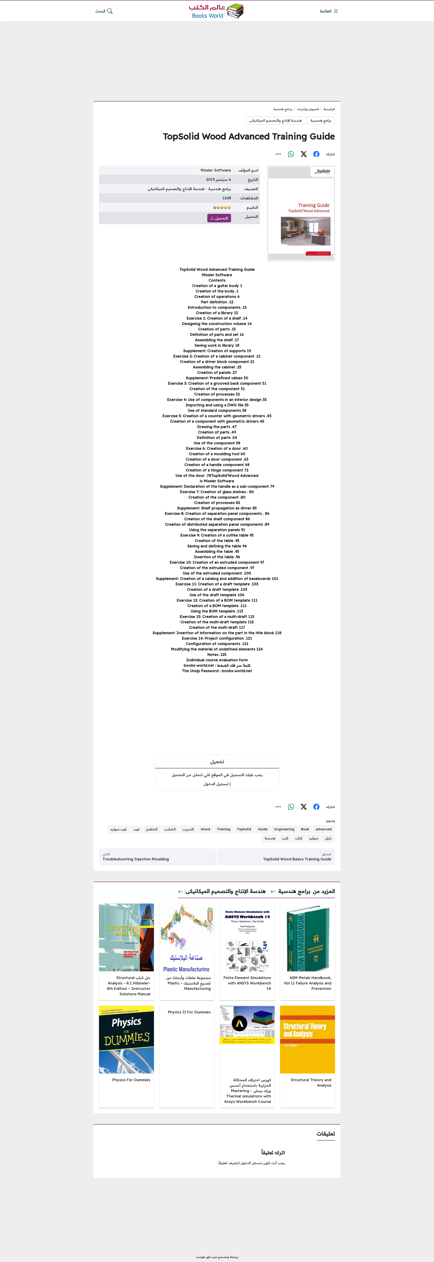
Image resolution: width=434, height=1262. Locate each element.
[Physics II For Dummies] (186, 1057)
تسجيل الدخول (216, 784)
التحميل (221, 218)
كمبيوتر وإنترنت (308, 109)
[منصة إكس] (303, 154)
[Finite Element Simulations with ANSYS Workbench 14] (247, 952)
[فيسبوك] (316, 154)
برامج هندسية (283, 109)
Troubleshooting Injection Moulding (136, 859)
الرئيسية (329, 109)
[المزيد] (278, 154)
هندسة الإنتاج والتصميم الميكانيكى (275, 120)
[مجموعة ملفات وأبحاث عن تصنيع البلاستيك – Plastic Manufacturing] (186, 952)
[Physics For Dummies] (126, 1057)
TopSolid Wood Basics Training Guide (297, 859)
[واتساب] (291, 154)
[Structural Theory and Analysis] (307, 1057)
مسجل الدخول (251, 1163)
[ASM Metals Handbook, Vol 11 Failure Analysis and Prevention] (307, 952)
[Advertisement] (217, 58)
